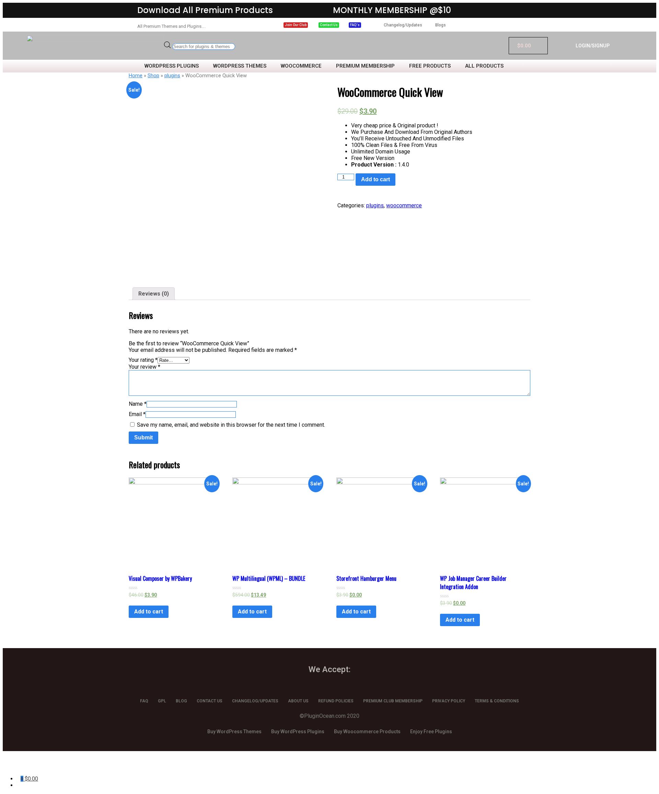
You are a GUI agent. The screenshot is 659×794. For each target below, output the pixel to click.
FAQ (144, 701)
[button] (296, 25)
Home (135, 75)
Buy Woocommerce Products (367, 731)
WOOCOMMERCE (301, 66)
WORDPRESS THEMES (239, 66)
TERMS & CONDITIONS (497, 701)
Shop (153, 75)
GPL (162, 701)
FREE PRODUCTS (430, 66)
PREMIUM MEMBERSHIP (365, 66)
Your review (144, 367)
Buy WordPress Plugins (297, 731)
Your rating (143, 360)
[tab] (153, 293)
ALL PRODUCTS (484, 66)
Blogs (440, 25)
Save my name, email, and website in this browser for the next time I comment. (231, 425)
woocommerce (404, 205)
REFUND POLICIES (336, 701)
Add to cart (375, 179)
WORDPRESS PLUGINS (171, 66)
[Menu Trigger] (44, 765)
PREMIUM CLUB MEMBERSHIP (393, 701)
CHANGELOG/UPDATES (255, 701)
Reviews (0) (153, 293)
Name (138, 404)
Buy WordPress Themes (234, 731)
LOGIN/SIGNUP (593, 45)
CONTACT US (209, 701)
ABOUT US (298, 701)
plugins (172, 75)
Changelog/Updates (403, 25)
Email (137, 414)
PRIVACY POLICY (448, 701)
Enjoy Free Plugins (431, 731)
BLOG (181, 701)
